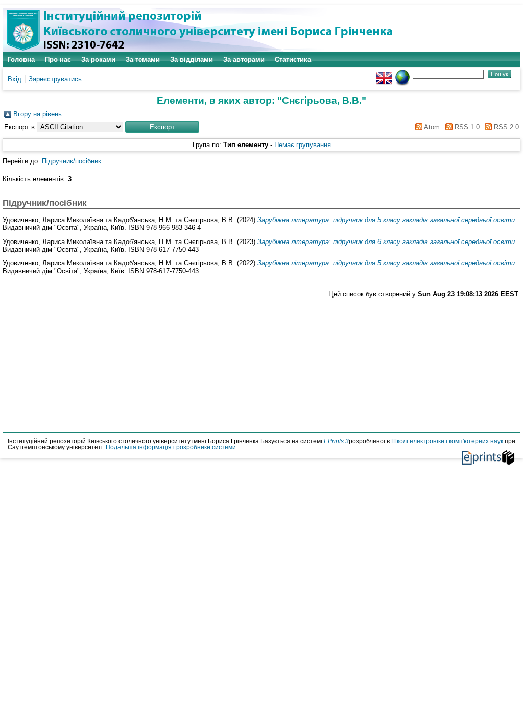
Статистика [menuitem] (293, 59)
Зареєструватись (55, 79)
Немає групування (302, 145)
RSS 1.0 (466, 127)
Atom (431, 127)
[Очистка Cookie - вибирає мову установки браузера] (402, 74)
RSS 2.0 (505, 127)
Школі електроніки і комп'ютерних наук (447, 441)
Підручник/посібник (71, 161)
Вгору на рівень (37, 114)
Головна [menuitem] (21, 59)
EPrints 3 (336, 441)
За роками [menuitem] (98, 59)
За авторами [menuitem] (244, 59)
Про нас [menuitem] (58, 59)
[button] (162, 127)
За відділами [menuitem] (191, 59)
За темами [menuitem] (143, 59)
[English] (384, 74)
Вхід (14, 79)
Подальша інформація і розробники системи (171, 447)
